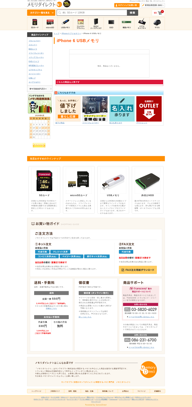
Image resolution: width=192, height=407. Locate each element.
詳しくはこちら (85, 317)
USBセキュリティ (152, 399)
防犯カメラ (33, 49)
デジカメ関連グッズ (86, 399)
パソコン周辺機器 (101, 399)
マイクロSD (55, 397)
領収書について (108, 391)
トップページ (36, 391)
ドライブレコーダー (36, 53)
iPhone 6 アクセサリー (71, 33)
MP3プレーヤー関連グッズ (124, 397)
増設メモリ (90, 397)
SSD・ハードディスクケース (55, 399)
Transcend (113, 399)
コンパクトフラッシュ (77, 397)
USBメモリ (45, 397)
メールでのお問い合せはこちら (141, 317)
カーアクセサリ (34, 82)
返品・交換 (89, 391)
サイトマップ (96, 401)
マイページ (141, 391)
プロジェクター (34, 41)
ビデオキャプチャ (35, 70)
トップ (56, 33)
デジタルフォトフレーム (104, 397)
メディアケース (124, 399)
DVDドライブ (34, 61)
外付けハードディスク (143, 397)
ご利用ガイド (55, 391)
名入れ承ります (115, 123)
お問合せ (125, 391)
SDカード (64, 397)
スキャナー (33, 45)
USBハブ (32, 78)
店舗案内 (157, 391)
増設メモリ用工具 (138, 399)
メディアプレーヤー (36, 57)
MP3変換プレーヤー (36, 65)
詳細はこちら (51, 308)
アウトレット (141, 123)
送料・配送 (72, 391)
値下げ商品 (60, 123)
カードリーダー (34, 74)
